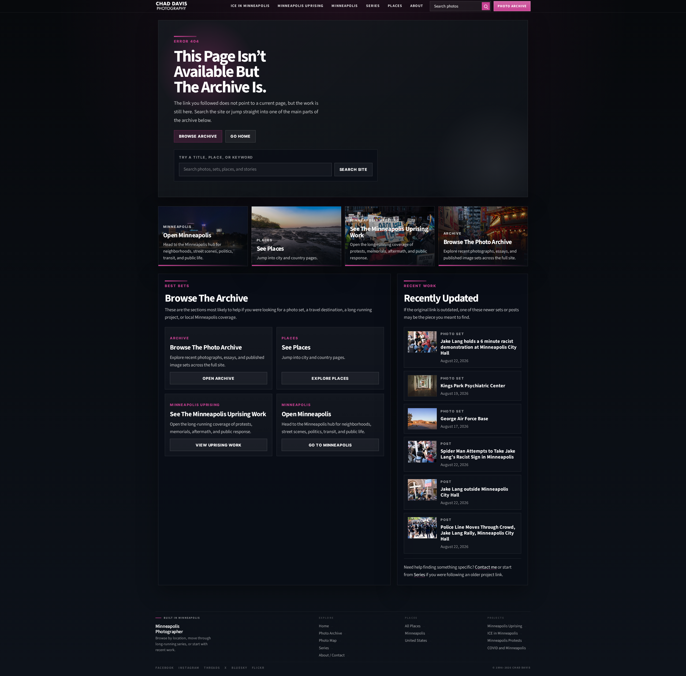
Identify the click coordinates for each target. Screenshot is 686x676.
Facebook (164, 668)
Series (373, 6)
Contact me (486, 567)
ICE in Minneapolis (250, 6)
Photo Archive (330, 633)
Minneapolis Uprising (300, 6)
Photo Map (328, 640)
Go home (240, 136)
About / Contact (332, 655)
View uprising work (218, 445)
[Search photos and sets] (486, 6)
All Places (412, 626)
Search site (353, 169)
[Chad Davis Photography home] (171, 6)
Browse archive (198, 136)
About (416, 6)
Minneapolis (344, 6)
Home (324, 626)
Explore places (330, 378)
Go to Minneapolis (330, 445)
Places (395, 6)
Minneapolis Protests (504, 640)
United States (416, 640)
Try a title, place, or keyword (216, 157)
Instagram (188, 668)
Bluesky (239, 668)
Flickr (258, 668)
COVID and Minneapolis (506, 648)
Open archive (218, 378)
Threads (212, 668)
